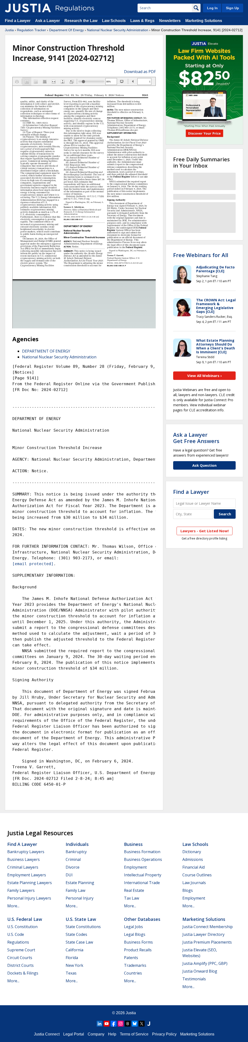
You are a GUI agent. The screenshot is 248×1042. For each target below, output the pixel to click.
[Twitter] (142, 1024)
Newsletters (170, 21)
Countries (133, 973)
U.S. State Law (81, 919)
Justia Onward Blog (199, 971)
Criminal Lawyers (22, 867)
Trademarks (135, 965)
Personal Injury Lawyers (29, 898)
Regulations (18, 942)
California (74, 950)
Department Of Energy (66, 30)
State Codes (76, 934)
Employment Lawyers (26, 875)
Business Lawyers (23, 859)
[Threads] (128, 1024)
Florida (72, 957)
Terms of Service (134, 1034)
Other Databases (142, 919)
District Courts (20, 965)
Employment (135, 867)
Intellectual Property (142, 875)
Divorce (72, 867)
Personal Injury (79, 898)
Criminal (73, 859)
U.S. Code (15, 934)
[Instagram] (121, 1024)
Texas (71, 973)
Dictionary (191, 851)
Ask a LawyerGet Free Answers (196, 437)
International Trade (142, 882)
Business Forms (138, 942)
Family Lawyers (21, 890)
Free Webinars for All (200, 255)
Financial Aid (193, 867)
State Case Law (79, 942)
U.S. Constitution (22, 926)
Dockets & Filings (22, 973)
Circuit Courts (19, 957)
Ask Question (204, 465)
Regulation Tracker (31, 30)
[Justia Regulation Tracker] (28, 8)
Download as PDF (140, 71)
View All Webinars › (204, 375)
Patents (131, 957)
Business (133, 844)
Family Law (75, 890)
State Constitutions (83, 926)
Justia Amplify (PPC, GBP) (204, 963)
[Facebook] (113, 1024)
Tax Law (131, 898)
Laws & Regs (142, 21)
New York (74, 965)
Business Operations (143, 859)
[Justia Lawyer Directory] (149, 1024)
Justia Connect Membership (207, 926)
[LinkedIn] (99, 1024)
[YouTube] (106, 1024)
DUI (69, 875)
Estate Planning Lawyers (29, 882)
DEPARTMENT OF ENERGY (46, 351)
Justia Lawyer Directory (203, 934)
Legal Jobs (133, 926)
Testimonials (194, 979)
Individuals (77, 844)
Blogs (187, 890)
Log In (212, 8)
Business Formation (142, 851)
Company (96, 1034)
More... (13, 906)
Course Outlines (197, 875)
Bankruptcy (76, 851)
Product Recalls (138, 950)
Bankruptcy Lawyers (25, 851)
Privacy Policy (164, 1034)
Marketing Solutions (203, 21)
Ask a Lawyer (48, 21)
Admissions (192, 859)
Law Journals (194, 882)
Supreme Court (21, 950)
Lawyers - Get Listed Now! (204, 530)
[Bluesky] (135, 1024)
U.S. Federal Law (24, 919)
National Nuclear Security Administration (117, 30)
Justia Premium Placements (207, 942)
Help (112, 1034)
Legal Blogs (134, 934)
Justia (9, 30)
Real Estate (134, 890)
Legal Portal (73, 1034)
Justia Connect (47, 1034)
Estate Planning (80, 882)
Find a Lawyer (18, 21)
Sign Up (232, 8)
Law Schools (114, 21)
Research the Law (80, 21)
